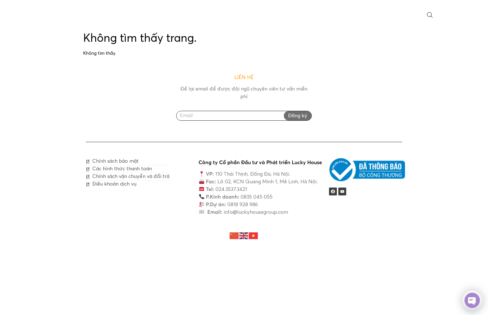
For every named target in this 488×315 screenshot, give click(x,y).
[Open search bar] (430, 15)
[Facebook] (333, 191)
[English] (244, 235)
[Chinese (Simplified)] (234, 235)
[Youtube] (342, 191)
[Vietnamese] (253, 235)
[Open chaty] (472, 300)
